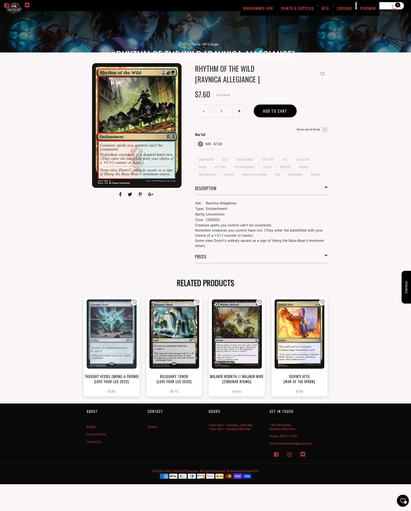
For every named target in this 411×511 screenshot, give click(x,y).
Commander (206, 159)
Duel (225, 159)
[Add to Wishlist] (322, 74)
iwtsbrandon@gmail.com (295, 443)
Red (277, 174)
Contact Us (94, 442)
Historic (220, 166)
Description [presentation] (205, 188)
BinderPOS (251, 471)
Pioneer (229, 174)
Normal (303, 166)
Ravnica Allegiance (254, 174)
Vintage (315, 174)
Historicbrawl (244, 166)
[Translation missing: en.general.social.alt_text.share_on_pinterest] (140, 194)
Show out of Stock (308, 129)
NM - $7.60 (214, 144)
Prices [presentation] (200, 256)
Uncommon (295, 174)
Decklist (406, 287)
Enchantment (245, 159)
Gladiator (302, 159)
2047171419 (288, 436)
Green (202, 166)
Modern (285, 166)
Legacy (267, 166)
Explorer (268, 159)
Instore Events (96, 434)
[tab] (261, 190)
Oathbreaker (207, 174)
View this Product (113, 354)
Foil (284, 159)
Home (196, 44)
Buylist (91, 427)
